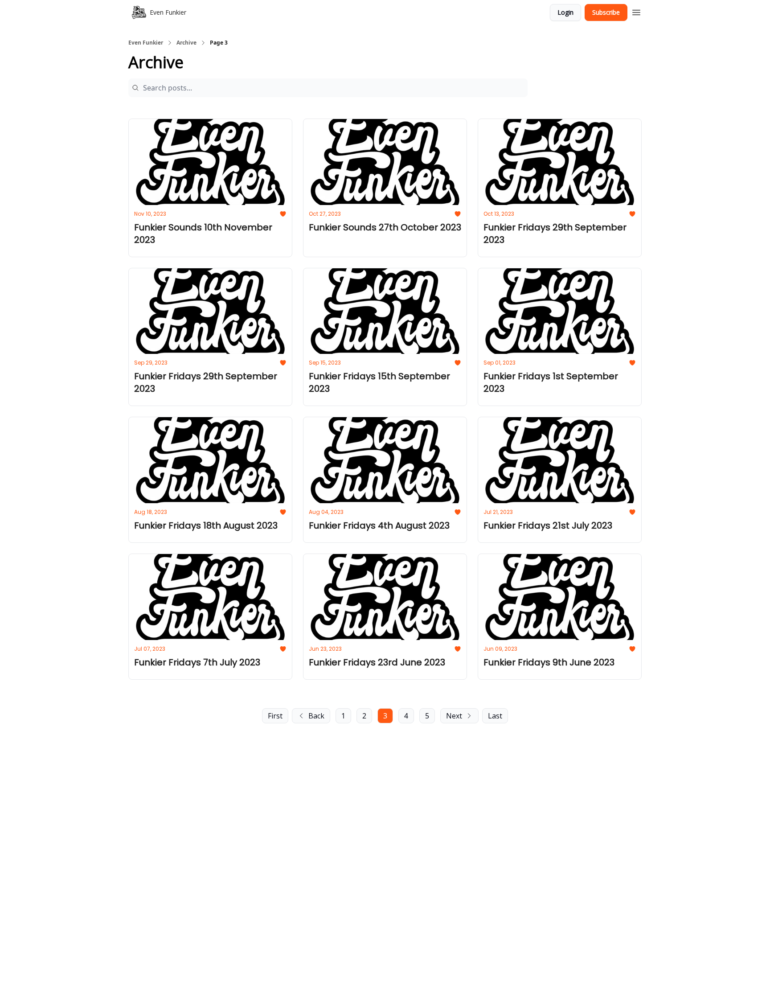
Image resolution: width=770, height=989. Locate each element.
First (275, 716)
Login (565, 12)
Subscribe (606, 12)
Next (454, 716)
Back (316, 716)
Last (495, 716)
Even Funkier (145, 42)
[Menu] (636, 11)
